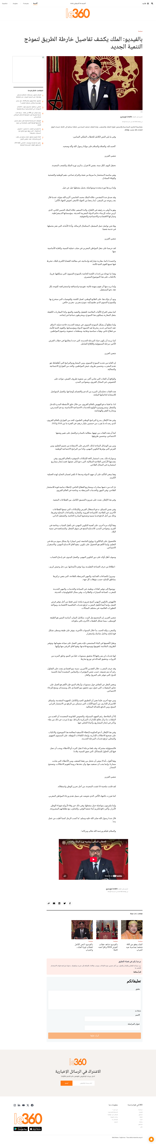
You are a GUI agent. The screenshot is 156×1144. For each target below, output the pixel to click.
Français (26, 3)
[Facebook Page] (32, 1105)
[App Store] (35, 1129)
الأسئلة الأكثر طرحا (113, 1112)
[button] (151, 1139)
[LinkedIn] (19, 1105)
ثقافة (141, 1117)
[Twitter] (28, 1105)
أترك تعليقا (94, 1035)
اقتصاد (141, 1112)
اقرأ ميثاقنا (137, 972)
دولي (141, 1127)
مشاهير (140, 1124)
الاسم (137, 1015)
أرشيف (116, 1122)
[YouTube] (23, 1105)
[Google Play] (20, 1129)
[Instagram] (14, 1105)
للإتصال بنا (115, 1119)
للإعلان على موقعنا (113, 1114)
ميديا (141, 1119)
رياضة (141, 1122)
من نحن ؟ (115, 1109)
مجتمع (141, 1114)
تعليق (138, 989)
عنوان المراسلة (134, 1024)
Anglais (15, 3)
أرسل (66, 1083)
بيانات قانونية (114, 1117)
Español (4, 3)
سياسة (140, 31)
